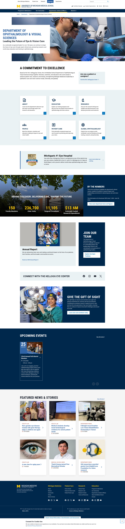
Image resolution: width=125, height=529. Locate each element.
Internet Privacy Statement (35, 525)
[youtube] (95, 276)
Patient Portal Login (69, 492)
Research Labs (82, 490)
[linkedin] (85, 500)
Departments (59, 1)
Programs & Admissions (97, 488)
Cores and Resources (83, 494)
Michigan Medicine (54, 486)
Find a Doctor (68, 488)
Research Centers (82, 492)
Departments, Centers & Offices (99, 492)
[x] (100, 276)
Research (43, 1)
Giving (49, 494)
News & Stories (51, 496)
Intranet (93, 496)
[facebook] (84, 276)
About (49, 488)
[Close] (122, 521)
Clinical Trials (82, 488)
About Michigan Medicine (23, 1)
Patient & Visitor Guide (70, 490)
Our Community (95, 490)
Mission (50, 490)
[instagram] (89, 276)
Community (50, 492)
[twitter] (54, 500)
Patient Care (35, 1)
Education (50, 1)
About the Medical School (98, 494)
